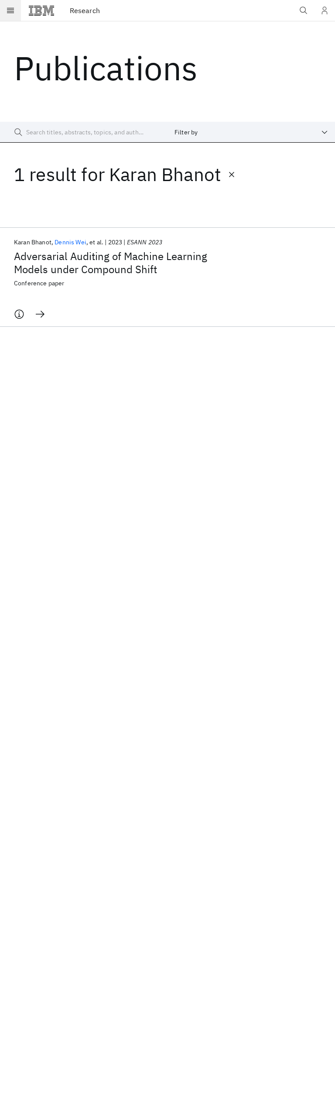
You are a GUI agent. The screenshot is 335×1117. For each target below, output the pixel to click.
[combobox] (251, 132)
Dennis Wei (70, 242)
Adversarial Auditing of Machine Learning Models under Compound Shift (110, 263)
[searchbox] (84, 132)
